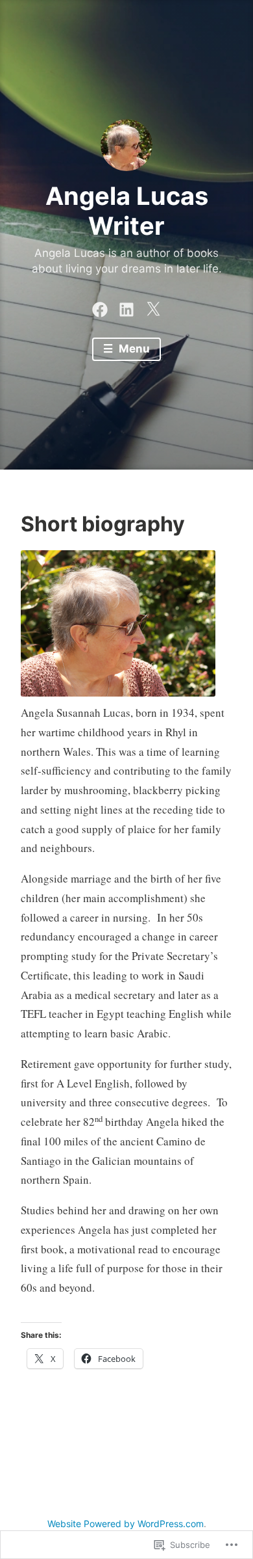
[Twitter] (153, 306)
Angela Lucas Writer (126, 211)
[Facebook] (100, 306)
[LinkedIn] (126, 306)
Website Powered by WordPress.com (125, 1523)
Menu (133, 348)
